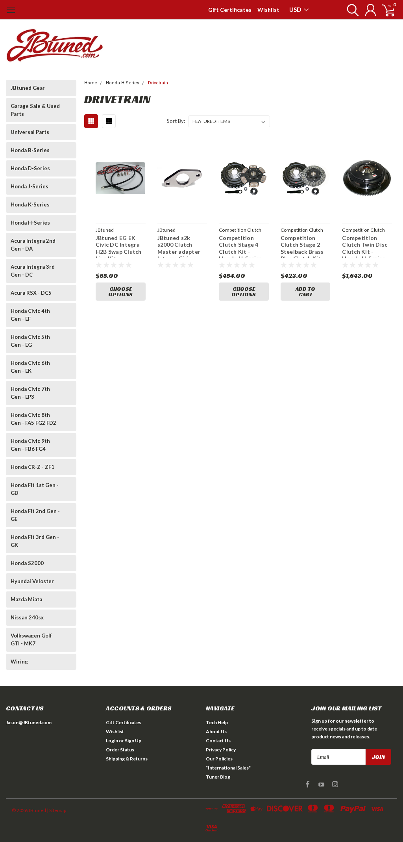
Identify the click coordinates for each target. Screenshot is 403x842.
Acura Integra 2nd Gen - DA (33, 245)
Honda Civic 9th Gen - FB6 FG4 (30, 445)
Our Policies (219, 759)
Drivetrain (158, 83)
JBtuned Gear (28, 88)
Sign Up (133, 740)
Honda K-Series (30, 204)
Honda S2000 (27, 563)
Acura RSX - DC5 (31, 293)
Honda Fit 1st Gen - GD (35, 489)
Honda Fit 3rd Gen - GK (35, 541)
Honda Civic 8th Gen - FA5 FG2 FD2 (33, 419)
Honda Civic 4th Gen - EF (30, 315)
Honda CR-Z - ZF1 (32, 467)
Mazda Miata (26, 599)
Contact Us (218, 740)
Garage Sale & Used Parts (35, 110)
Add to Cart (305, 291)
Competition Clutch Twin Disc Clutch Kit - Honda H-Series (364, 246)
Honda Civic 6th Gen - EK (30, 367)
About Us (216, 731)
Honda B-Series (30, 150)
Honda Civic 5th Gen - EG (30, 341)
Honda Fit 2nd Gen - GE (35, 515)
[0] (385, 10)
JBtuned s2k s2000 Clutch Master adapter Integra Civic (179, 246)
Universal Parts (30, 132)
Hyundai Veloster (32, 581)
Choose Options (120, 291)
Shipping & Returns (127, 759)
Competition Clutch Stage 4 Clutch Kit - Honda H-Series (240, 246)
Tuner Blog (218, 777)
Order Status (120, 750)
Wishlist (268, 9)
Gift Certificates (229, 9)
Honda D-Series (30, 168)
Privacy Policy (221, 750)
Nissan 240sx (27, 617)
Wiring (19, 661)
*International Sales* (228, 768)
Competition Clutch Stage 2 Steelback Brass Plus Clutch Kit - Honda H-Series (303, 246)
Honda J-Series (29, 186)
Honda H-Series (30, 222)
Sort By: (176, 121)
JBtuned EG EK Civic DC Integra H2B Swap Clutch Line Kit (119, 246)
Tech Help (217, 722)
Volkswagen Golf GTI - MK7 (31, 639)
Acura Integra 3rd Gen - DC (33, 271)
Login (112, 740)
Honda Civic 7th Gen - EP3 (30, 393)
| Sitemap (56, 810)
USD (295, 9)
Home (90, 83)
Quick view (120, 179)
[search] (351, 10)
